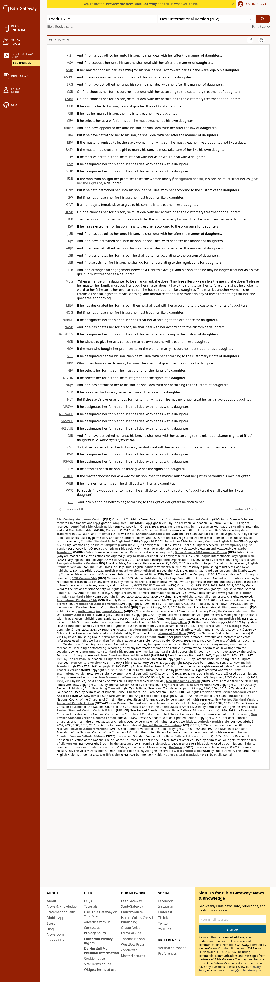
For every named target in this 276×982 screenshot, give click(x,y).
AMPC (68, 77)
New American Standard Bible (102, 651)
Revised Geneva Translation (161, 725)
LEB (70, 262)
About (51, 901)
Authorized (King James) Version (100, 611)
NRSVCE (67, 421)
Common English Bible (221, 541)
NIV (70, 370)
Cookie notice (94, 958)
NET (70, 356)
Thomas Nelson (133, 938)
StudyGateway (132, 906)
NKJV (69, 385)
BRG (69, 84)
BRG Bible (237, 526)
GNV (69, 190)
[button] (253, 4)
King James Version (235, 607)
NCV (69, 348)
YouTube (164, 929)
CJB (70, 113)
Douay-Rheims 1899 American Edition (201, 552)
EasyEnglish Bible (243, 556)
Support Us (55, 940)
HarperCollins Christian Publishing (139, 919)
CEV (70, 120)
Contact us (92, 927)
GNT (69, 204)
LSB (70, 255)
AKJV (69, 248)
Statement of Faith (61, 912)
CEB (70, 106)
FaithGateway (131, 901)
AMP (69, 70)
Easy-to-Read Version (140, 556)
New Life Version (199, 685)
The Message (232, 626)
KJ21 (69, 55)
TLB (70, 270)
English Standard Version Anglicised (130, 570)
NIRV (69, 363)
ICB (70, 219)
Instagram (166, 906)
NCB (69, 341)
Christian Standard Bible (153, 534)
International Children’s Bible (77, 600)
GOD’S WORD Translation (151, 585)
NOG (69, 312)
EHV (70, 156)
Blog (50, 929)
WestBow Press (133, 944)
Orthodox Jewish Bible (213, 721)
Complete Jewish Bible (119, 545)
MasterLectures (133, 955)
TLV (70, 469)
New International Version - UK (121, 677)
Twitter (163, 923)
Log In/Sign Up (257, 4)
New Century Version (86, 663)
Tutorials (90, 906)
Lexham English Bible (226, 618)
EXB (70, 178)
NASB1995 (65, 334)
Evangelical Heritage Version (77, 563)
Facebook (165, 901)
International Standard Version (96, 604)
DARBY (68, 128)
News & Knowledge (62, 906)
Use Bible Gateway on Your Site (100, 914)
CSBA (69, 99)
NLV (70, 392)
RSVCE (68, 461)
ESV (70, 164)
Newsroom (55, 934)
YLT (70, 502)
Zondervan (129, 950)
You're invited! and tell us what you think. (141, 4)
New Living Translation (107, 688)
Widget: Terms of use (100, 969)
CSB (70, 91)
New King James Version (183, 681)
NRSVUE (66, 428)
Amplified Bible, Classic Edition (92, 526)
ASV (70, 62)
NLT (70, 399)
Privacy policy (95, 933)
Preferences (167, 953)
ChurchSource (132, 912)
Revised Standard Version (89, 729)
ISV (70, 226)
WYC (69, 490)
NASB (69, 327)
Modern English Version (146, 629)
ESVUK (68, 171)
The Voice (175, 747)
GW (70, 197)
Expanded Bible (145, 574)
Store (51, 923)
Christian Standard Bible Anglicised (105, 541)
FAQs (88, 901)
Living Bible (179, 622)
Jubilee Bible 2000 (117, 607)
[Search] (263, 19)
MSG (69, 281)
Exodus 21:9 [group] (58, 40)
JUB (70, 233)
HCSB (69, 212)
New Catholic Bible (144, 659)
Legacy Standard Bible (78, 615)
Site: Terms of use (97, 964)
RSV (70, 454)
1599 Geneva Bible (84, 578)
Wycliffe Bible (109, 755)
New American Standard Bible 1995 (125, 655)
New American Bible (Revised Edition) (130, 637)
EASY (69, 149)
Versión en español (173, 948)
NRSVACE (66, 414)
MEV (69, 305)
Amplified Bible (123, 523)
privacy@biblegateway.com (244, 970)
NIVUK (68, 378)
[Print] (261, 40)
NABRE (68, 319)
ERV (70, 142)
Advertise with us (97, 922)
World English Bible (187, 751)
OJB (70, 435)
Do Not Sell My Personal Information (101, 950)
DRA (69, 135)
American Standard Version (192, 519)
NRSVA (68, 406)
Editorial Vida (131, 933)
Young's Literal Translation (182, 755)
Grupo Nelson (131, 927)
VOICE (68, 476)
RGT (70, 447)
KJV (70, 241)
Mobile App (55, 917)
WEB (69, 483)
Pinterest (165, 912)
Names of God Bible (172, 633)
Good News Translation (151, 589)
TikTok (163, 917)
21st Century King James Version (79, 519)
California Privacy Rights (98, 940)
